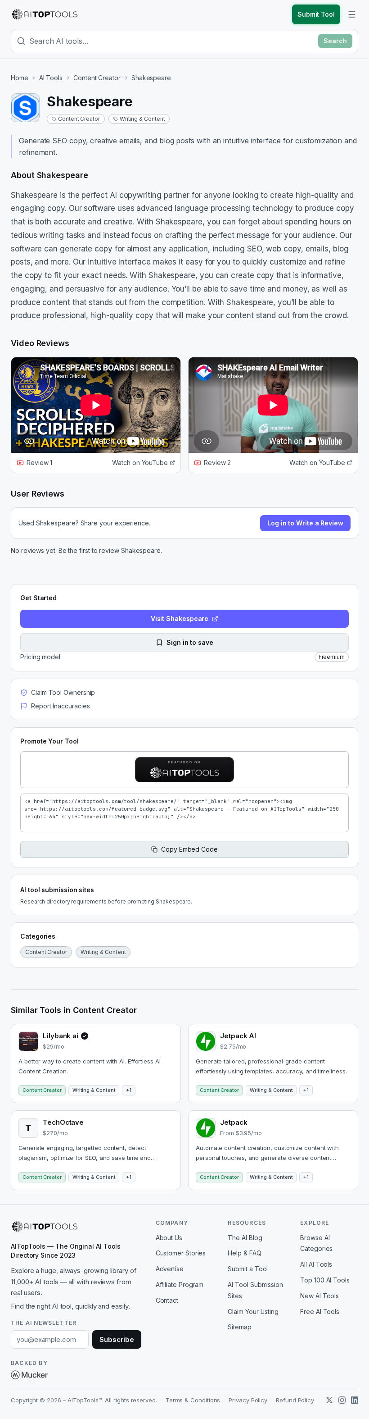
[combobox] (172, 41)
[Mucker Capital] (29, 1374)
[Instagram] (342, 1400)
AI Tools (51, 78)
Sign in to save (189, 642)
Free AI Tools (319, 1311)
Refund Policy (295, 1400)
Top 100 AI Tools (325, 1280)
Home (19, 78)
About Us (169, 1237)
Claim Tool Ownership (63, 692)
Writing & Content (142, 118)
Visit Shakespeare (180, 618)
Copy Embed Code (189, 849)
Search (335, 41)
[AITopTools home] (44, 14)
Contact (167, 1300)
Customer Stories (181, 1253)
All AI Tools (316, 1264)
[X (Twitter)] (329, 1400)
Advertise (170, 1269)
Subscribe (116, 1339)
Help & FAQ (244, 1253)
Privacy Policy (248, 1400)
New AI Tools (319, 1296)
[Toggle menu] (352, 14)
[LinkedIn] (354, 1400)
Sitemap (239, 1327)
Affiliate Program (180, 1284)
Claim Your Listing (253, 1311)
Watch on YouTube (140, 462)
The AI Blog (245, 1237)
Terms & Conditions (193, 1400)
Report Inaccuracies (60, 706)
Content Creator (97, 78)
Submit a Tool (248, 1269)
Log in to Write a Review (305, 523)
